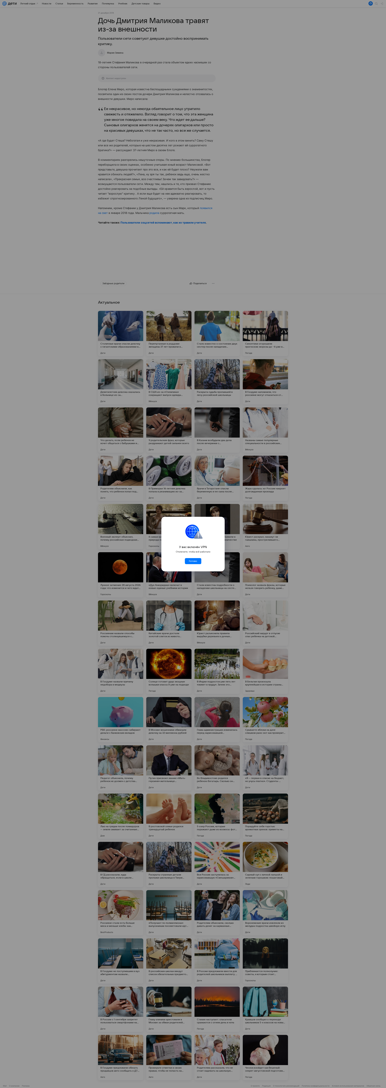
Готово (193, 561)
